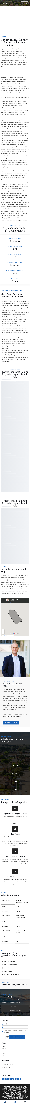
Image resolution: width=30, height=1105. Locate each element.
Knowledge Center (7, 1064)
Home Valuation (6, 1070)
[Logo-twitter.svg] (12, 1079)
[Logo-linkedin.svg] (19, 1079)
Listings (4, 1049)
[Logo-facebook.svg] (3, 1079)
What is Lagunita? (9, 961)
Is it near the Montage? (11, 974)
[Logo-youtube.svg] (9, 1079)
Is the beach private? (10, 964)
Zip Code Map (6, 1067)
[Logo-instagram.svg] (6, 1079)
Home (3, 1046)
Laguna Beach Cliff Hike (15, 856)
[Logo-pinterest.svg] (16, 1079)
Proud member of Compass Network (10, 1002)
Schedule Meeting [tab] (15, 1010)
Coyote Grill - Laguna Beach (15, 813)
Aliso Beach (15, 834)
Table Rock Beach (15, 876)
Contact (4, 1055)
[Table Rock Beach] (15, 871)
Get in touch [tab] (15, 1006)
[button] (15, 961)
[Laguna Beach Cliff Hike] (15, 851)
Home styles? (8, 971)
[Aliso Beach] (15, 829)
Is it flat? (7, 968)
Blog (3, 1051)
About (3, 1053)
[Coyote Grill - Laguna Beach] (15, 808)
